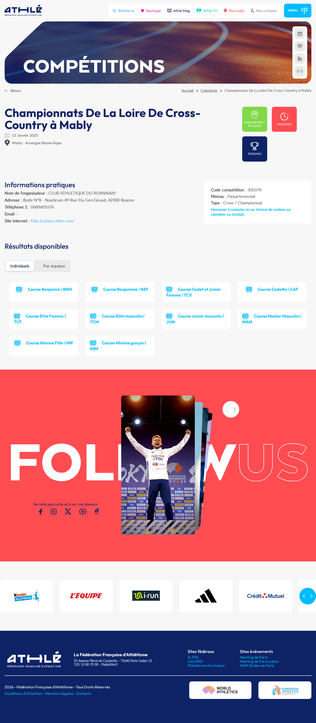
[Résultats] (300, 46)
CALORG (195, 661)
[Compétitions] (300, 34)
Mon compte (266, 11)
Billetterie (126, 11)
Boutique (153, 11)
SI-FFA (193, 657)
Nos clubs (236, 11)
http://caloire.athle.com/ (53, 220)
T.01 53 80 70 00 (86, 664)
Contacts (83, 693)
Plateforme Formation (206, 665)
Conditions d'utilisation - (25, 693)
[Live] (300, 71)
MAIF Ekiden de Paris (257, 665)
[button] (234, 409)
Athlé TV (210, 11)
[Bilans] (300, 59)
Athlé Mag (181, 11)
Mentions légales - (60, 693)
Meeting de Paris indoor (259, 661)
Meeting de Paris (254, 657)
